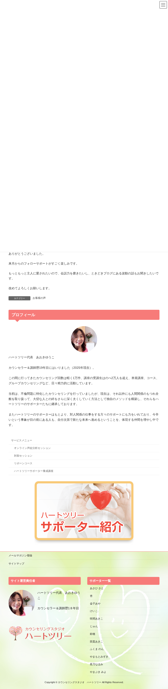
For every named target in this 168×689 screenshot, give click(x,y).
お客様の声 (39, 297)
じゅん (94, 626)
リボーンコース (23, 463)
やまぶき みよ (98, 671)
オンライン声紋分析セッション (32, 448)
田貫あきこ (96, 641)
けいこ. (94, 611)
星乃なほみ (96, 664)
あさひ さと (98, 588)
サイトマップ (16, 563)
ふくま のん (97, 649)
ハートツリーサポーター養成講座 (33, 471)
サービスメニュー (21, 440)
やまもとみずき (99, 656)
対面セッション (23, 455)
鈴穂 (92, 633)
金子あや (95, 603)
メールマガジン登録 (20, 555)
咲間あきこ (96, 618)
